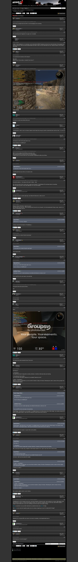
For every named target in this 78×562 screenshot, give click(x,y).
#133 (64, 204)
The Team (50, 5)
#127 (64, 128)
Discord (40, 5)
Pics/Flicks (25, 5)
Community (45, 5)
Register (26, 8)
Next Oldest (15, 543)
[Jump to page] (36, 13)
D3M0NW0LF (19, 240)
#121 (64, 21)
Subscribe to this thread (17, 550)
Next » (33, 13)
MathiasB (18, 135)
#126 (64, 118)
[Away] (19, 18)
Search (54, 5)
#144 (64, 420)
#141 (64, 358)
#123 (64, 42)
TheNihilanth (19, 176)
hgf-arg (17, 281)
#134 (64, 216)
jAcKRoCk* (18, 190)
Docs (29, 5)
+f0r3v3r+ (18, 200)
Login (22, 8)
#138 (64, 284)
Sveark (17, 365)
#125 (64, 68)
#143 (64, 390)
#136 (64, 243)
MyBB (17, 560)
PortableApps (21, 221)
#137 (64, 260)
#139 (64, 297)
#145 (64, 438)
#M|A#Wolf (18, 496)
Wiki (32, 5)
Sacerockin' (18, 28)
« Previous (18, 13)
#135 (64, 233)
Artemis (17, 65)
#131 (64, 180)
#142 (64, 368)
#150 (64, 537)
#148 (64, 516)
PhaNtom (18, 293)
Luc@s (17, 18)
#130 (64, 163)
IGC (16, 304)
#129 (64, 151)
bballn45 (18, 386)
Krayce (17, 147)
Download (20, 5)
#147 (64, 499)
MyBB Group (25, 560)
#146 (64, 476)
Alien (17, 51)
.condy (17, 125)
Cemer (17, 229)
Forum (34, 5)
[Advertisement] (39, 555)
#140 (64, 307)
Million (17, 114)
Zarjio (16, 39)
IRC (37, 5)
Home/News (14, 5)
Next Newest (20, 543)
